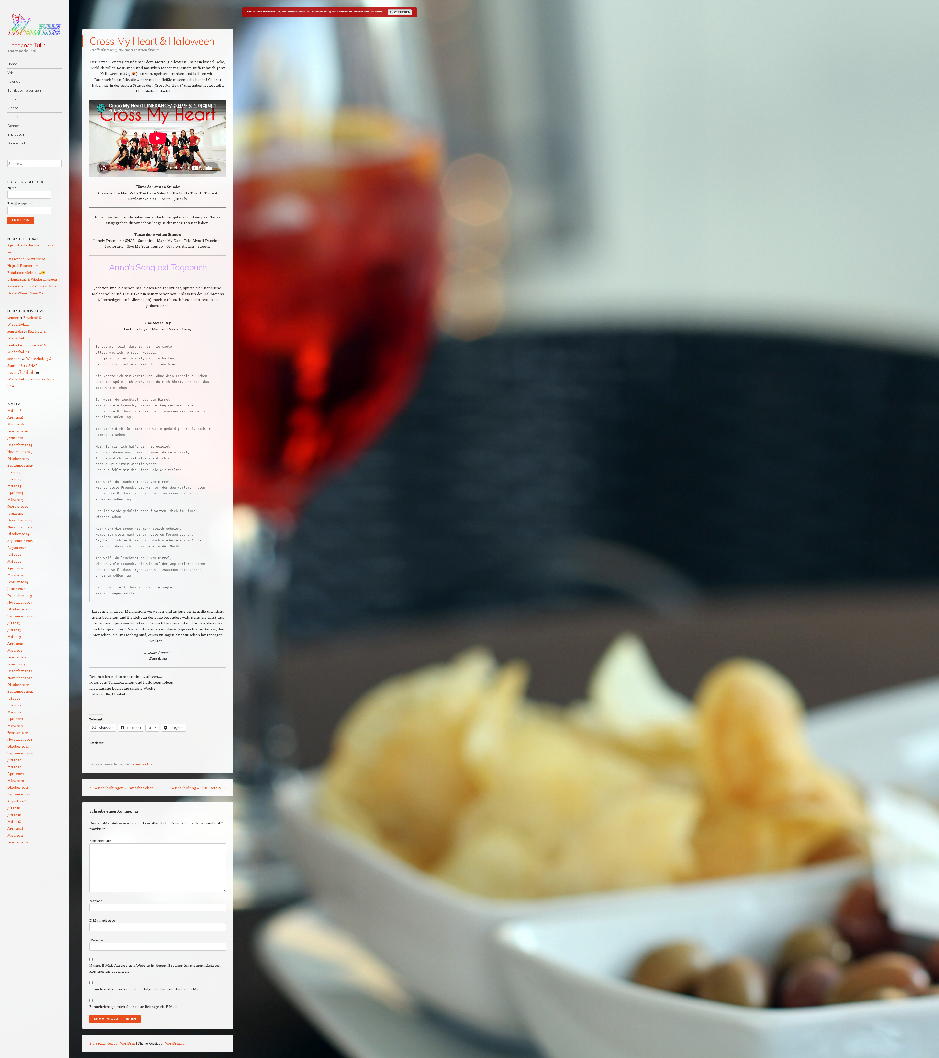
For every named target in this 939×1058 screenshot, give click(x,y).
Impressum (16, 134)
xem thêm (15, 331)
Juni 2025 (14, 479)
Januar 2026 (16, 438)
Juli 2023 (13, 623)
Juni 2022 (14, 705)
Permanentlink (141, 764)
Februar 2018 (17, 842)
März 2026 (15, 424)
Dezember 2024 (19, 520)
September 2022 (20, 691)
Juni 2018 (14, 814)
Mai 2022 (14, 712)
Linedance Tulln (26, 45)
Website (96, 939)
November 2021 (19, 739)
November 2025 (19, 451)
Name (95, 900)
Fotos (11, 99)
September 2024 (20, 540)
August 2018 (16, 801)
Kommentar (101, 840)
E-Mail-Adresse (103, 920)
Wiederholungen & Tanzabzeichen (121, 787)
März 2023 (15, 650)
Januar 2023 (16, 664)
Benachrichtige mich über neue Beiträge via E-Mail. (133, 1006)
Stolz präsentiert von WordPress (112, 1043)
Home (12, 64)
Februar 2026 (17, 431)
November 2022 (19, 677)
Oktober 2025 (18, 458)
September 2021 (20, 753)
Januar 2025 (16, 513)
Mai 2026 (14, 410)
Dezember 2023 (19, 595)
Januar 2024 (16, 588)
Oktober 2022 (18, 684)
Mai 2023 (14, 636)
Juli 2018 (13, 807)
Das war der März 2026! (26, 258)
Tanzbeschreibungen (24, 90)
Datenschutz (17, 143)
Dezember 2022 (19, 670)
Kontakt (13, 117)
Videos (13, 108)
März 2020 (15, 780)
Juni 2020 (14, 760)
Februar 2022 (17, 732)
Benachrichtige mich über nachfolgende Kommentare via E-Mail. (145, 988)
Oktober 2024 (18, 533)
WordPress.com (176, 1043)
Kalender (14, 81)
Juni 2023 (14, 629)
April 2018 (15, 828)
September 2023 (20, 616)
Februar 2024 (17, 581)
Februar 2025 (17, 506)
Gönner (13, 125)
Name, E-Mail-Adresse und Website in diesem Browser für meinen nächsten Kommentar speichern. (155, 968)
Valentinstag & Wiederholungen (32, 279)
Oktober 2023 (18, 609)
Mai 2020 (14, 766)
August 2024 (16, 547)
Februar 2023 (17, 657)
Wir (10, 72)
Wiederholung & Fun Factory (198, 787)
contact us (15, 345)
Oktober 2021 (18, 746)
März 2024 (15, 575)
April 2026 (15, 417)
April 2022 (15, 718)
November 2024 (19, 527)
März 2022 (15, 725)
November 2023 (19, 602)
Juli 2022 (13, 698)
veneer (13, 317)
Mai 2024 (14, 561)
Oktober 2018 (18, 787)
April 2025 (15, 492)
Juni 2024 (14, 554)
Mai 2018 (14, 821)
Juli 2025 (13, 472)
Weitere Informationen (367, 11)
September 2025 (20, 465)
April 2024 (15, 568)
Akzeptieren (400, 12)
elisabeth (154, 50)
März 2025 (15, 499)
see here (14, 358)
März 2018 (15, 835)
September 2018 (20, 794)
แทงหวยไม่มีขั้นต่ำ (21, 372)
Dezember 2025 (19, 444)
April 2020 (15, 773)
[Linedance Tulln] (34, 24)
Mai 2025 (14, 485)
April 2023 (15, 643)
